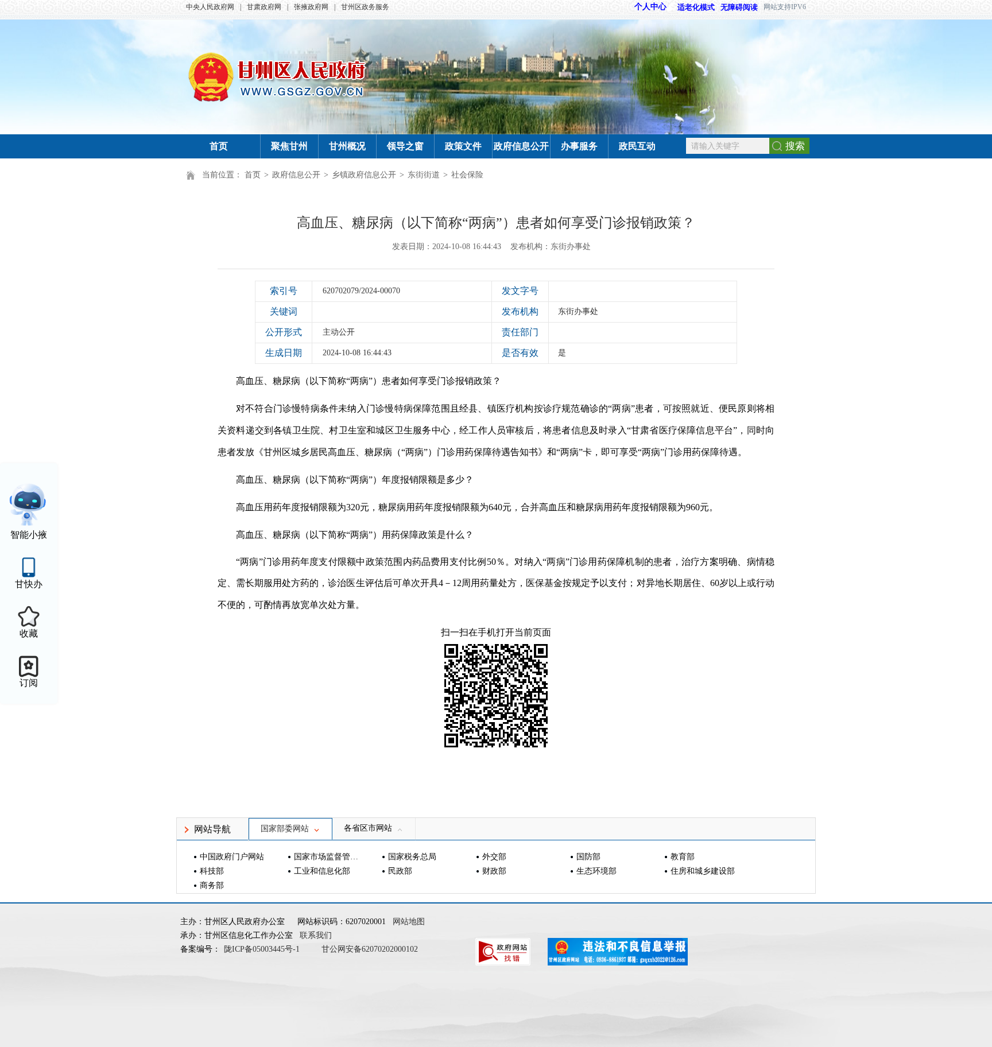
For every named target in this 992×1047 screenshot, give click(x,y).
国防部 (588, 856)
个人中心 (650, 6)
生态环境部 (596, 871)
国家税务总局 (412, 856)
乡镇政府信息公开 (364, 174)
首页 (219, 146)
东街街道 (424, 174)
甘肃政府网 (264, 7)
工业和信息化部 (322, 871)
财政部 (494, 871)
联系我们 (316, 935)
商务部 (212, 885)
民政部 (400, 871)
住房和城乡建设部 (703, 871)
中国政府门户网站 (232, 856)
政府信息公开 (521, 146)
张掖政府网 (311, 7)
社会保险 (467, 174)
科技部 (212, 871)
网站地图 (409, 921)
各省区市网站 (368, 828)
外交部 (494, 856)
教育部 (683, 856)
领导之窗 (405, 146)
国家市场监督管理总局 (327, 856)
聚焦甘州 (289, 146)
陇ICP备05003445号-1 (263, 949)
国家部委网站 (285, 828)
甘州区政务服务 (365, 7)
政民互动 (637, 146)
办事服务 (579, 146)
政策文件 (463, 146)
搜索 (795, 146)
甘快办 (28, 584)
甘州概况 (347, 146)
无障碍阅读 (739, 7)
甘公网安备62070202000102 (369, 949)
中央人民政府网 (210, 7)
